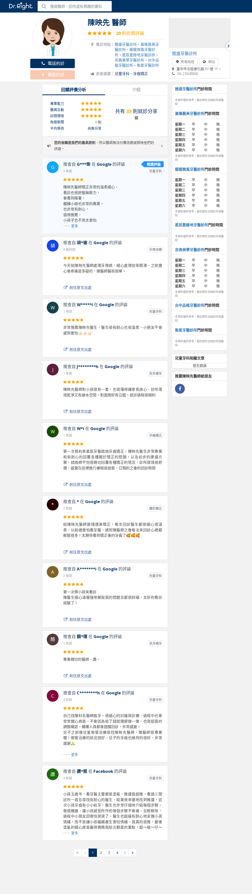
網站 (211, 61)
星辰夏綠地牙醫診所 (138, 54)
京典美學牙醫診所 (129, 60)
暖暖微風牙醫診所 (190, 169)
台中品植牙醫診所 (190, 305)
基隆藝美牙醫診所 (190, 113)
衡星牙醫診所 (148, 65)
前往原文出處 (80, 287)
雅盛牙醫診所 (126, 44)
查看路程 (187, 61)
